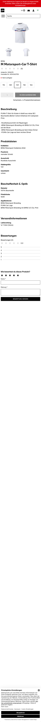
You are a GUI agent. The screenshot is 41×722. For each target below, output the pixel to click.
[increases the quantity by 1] (10, 95)
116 (4, 85)
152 (24, 85)
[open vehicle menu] (28, 10)
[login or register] (33, 10)
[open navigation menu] (3, 16)
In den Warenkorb (28, 95)
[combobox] (23, 16)
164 (31, 85)
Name (3, 279)
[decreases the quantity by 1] (4, 95)
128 (10, 85)
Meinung (4, 287)
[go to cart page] (38, 10)
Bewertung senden (20, 299)
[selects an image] (9, 52)
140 (17, 85)
